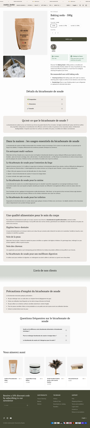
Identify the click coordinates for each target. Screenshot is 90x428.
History (55, 398)
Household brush (73, 378)
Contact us (75, 409)
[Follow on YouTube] (11, 418)
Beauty (39, 401)
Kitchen (39, 404)
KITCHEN (30, 5)
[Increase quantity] (58, 32)
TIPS (50, 5)
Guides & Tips (57, 401)
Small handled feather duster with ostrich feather (53, 380)
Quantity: (53, 29)
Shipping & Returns (77, 401)
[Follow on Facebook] (4, 418)
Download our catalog (59, 404)
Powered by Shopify (20, 423)
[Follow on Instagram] (7, 418)
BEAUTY (36, 5)
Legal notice (75, 406)
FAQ (73, 398)
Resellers (55, 406)
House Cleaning (41, 398)
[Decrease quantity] (52, 32)
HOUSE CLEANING (21, 5)
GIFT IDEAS (43, 5)
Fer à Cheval (54, 11)
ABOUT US (56, 5)
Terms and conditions (78, 404)
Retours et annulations (78, 412)
